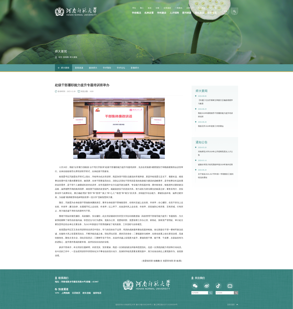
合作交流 (212, 12)
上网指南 (65, 293)
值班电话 (97, 293)
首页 (60, 57)
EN (225, 11)
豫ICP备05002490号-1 (144, 305)
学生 (134, 8)
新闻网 (66, 57)
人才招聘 (174, 12)
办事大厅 (190, 8)
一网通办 (178, 8)
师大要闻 (73, 57)
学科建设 (161, 12)
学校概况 (136, 12)
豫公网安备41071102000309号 (166, 305)
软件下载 (213, 8)
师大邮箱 (201, 8)
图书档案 (186, 12)
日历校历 (76, 293)
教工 (142, 8)
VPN (57, 293)
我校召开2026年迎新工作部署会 (211, 126)
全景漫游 (167, 8)
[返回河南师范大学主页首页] (76, 7)
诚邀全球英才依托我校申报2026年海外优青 (215, 165)
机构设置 (149, 12)
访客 (157, 8)
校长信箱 (87, 293)
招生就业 (199, 12)
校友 (150, 8)
